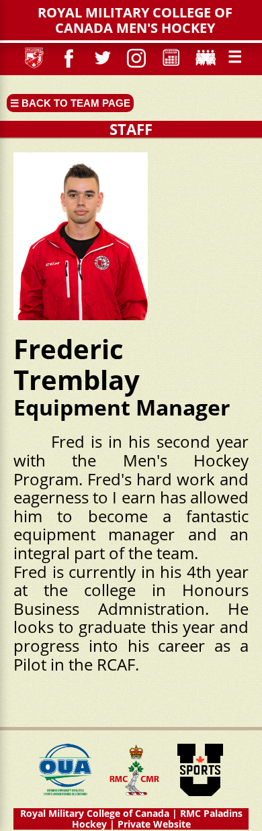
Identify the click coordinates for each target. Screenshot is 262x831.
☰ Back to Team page (70, 103)
